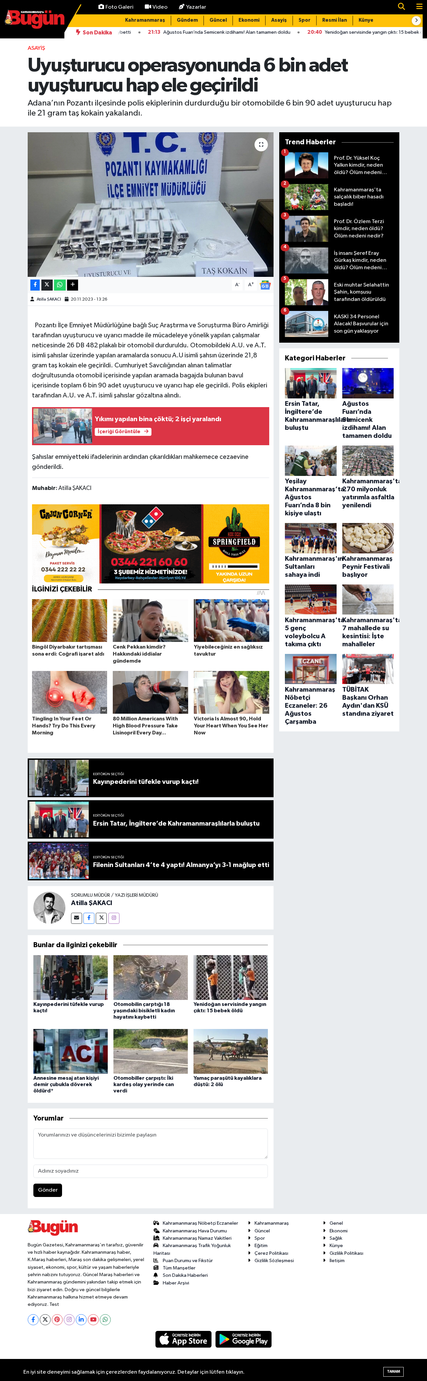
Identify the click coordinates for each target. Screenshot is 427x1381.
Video (159, 7)
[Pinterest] (57, 1319)
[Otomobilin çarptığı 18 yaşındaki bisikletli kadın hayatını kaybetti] (150, 977)
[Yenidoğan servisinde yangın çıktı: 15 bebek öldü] (230, 977)
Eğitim (261, 1245)
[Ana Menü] (417, 7)
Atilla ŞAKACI (49, 299)
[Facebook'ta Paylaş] (35, 285)
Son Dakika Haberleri (185, 1275)
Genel (336, 1223)
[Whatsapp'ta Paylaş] (60, 285)
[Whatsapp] (105, 1319)
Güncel (218, 20)
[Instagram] (113, 918)
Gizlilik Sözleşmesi (274, 1260)
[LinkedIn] (81, 1319)
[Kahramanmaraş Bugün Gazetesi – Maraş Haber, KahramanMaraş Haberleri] (34, 19)
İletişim (337, 1260)
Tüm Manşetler (179, 1267)
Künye (366, 20)
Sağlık (336, 1238)
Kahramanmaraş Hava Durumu (195, 1230)
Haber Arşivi (176, 1282)
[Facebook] (88, 918)
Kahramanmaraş (145, 20)
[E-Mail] (76, 918)
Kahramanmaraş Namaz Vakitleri (197, 1238)
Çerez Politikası (271, 1253)
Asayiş (279, 20)
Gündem (187, 20)
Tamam (393, 1371)
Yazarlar (196, 7)
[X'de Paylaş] (47, 285)
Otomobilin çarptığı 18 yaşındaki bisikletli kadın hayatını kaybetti (144, 1011)
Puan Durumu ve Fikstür (188, 1260)
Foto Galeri (119, 7)
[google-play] (243, 1339)
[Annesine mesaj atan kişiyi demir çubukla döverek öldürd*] (70, 1051)
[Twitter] (101, 918)
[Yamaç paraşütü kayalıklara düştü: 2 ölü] (230, 1051)
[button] (416, 20)
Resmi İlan (334, 20)
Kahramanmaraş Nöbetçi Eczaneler (200, 1223)
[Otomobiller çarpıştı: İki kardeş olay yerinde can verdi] (150, 1051)
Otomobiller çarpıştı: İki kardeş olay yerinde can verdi (143, 1084)
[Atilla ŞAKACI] (49, 907)
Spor (305, 20)
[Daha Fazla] (72, 285)
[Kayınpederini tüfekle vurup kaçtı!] (70, 977)
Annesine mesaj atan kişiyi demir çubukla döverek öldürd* (66, 1084)
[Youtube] (93, 1319)
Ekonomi (249, 20)
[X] (45, 1319)
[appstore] (184, 1339)
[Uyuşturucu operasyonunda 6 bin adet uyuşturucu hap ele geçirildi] (151, 204)
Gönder (48, 1190)
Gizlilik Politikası (346, 1253)
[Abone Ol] (265, 285)
